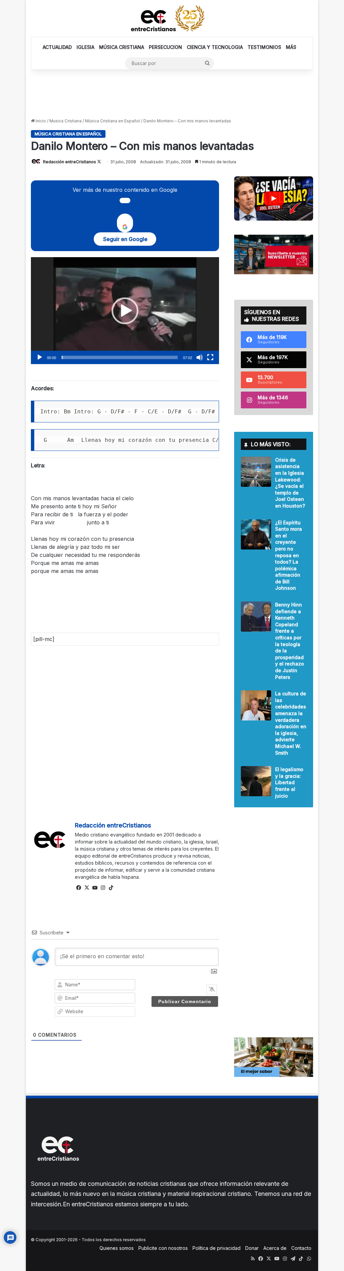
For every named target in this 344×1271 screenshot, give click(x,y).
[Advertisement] (172, 93)
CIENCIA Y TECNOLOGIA (215, 47)
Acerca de (275, 1248)
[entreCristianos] (58, 1175)
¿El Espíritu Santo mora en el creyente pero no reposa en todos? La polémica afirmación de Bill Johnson (288, 555)
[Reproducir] (39, 357)
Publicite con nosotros (163, 1248)
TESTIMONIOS (264, 47)
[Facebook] (79, 888)
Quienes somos (116, 1248)
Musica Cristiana (65, 120)
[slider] (119, 357)
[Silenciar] (199, 357)
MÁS (291, 47)
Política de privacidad (216, 1248)
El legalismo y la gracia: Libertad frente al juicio (289, 782)
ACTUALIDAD (57, 47)
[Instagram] (103, 888)
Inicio (40, 120)
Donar (252, 1248)
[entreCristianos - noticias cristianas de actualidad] (172, 18)
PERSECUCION (165, 47)
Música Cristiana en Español (112, 120)
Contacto (301, 1248)
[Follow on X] (99, 161)
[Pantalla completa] (210, 357)
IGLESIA (85, 47)
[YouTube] (95, 888)
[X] (87, 888)
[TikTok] (111, 888)
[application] (125, 310)
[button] (125, 310)
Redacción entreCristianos (69, 161)
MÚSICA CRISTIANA (121, 47)
